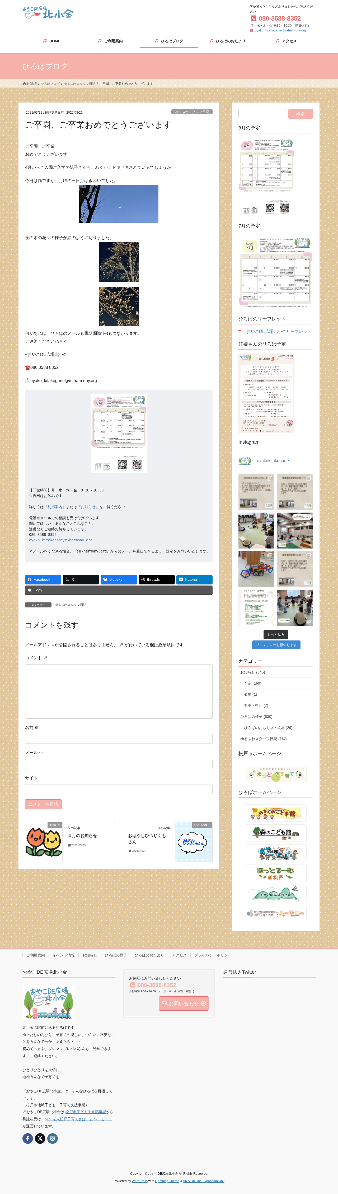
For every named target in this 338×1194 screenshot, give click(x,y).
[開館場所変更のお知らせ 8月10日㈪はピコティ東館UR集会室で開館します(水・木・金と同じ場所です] (295, 492)
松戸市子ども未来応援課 (85, 1112)
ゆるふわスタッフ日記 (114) (263, 739)
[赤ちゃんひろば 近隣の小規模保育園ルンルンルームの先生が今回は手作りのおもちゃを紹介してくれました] (256, 531)
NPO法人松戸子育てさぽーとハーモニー (78, 1119)
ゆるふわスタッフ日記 (192, 112)
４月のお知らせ (82, 835)
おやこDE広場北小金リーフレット (279, 331)
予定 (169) (252, 683)
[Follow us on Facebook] (27, 1138)
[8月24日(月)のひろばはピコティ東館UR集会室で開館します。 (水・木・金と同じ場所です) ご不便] (256, 492)
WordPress (140, 1181)
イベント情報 (64, 955)
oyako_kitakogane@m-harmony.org (280, 30)
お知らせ (88, 507)
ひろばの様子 (116, 955)
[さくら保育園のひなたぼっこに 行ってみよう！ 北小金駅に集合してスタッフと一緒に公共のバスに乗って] (295, 531)
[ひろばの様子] (193, 842)
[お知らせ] (43, 840)
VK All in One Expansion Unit (203, 1181)
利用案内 (55, 507)
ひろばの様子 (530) (256, 716)
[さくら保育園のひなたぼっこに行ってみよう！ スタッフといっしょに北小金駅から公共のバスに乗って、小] (256, 608)
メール (34, 752)
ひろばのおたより (149, 955)
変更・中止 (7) (256, 705)
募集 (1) (250, 694)
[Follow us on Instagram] (52, 1138)
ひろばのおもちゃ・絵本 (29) (268, 728)
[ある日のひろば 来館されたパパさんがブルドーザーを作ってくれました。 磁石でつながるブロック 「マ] (256, 569)
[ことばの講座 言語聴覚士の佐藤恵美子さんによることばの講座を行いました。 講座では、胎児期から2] (295, 608)
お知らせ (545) (252, 672)
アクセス (179, 955)
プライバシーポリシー (212, 955)
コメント (36, 658)
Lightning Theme (167, 1181)
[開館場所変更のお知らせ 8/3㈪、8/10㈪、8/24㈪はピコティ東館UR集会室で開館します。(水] (295, 569)
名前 (32, 727)
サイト (31, 778)
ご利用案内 (35, 955)
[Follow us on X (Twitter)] (40, 1138)
